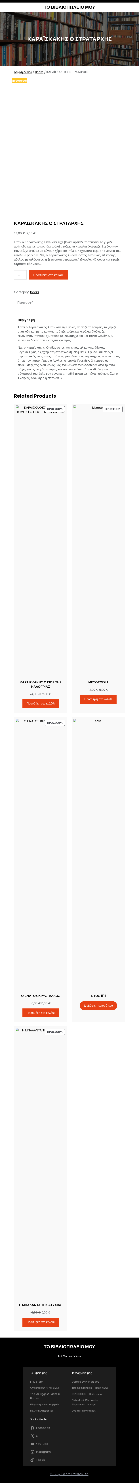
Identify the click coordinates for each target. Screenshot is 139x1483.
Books (39, 72)
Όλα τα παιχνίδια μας (84, 1410)
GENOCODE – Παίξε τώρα (87, 1394)
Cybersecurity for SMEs (44, 1388)
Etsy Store (36, 1381)
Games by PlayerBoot (85, 1381)
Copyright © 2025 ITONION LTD (69, 1474)
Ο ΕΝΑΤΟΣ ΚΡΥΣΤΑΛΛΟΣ (40, 996)
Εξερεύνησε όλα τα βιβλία (44, 1404)
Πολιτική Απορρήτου (42, 1410)
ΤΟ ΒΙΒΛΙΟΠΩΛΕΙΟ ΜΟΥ (69, 7)
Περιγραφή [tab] (25, 302)
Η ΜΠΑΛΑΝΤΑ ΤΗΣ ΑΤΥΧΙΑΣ (40, 1305)
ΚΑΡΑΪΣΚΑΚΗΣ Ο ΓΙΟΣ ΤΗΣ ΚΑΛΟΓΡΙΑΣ (41, 684)
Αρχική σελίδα (23, 72)
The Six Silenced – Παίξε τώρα (90, 1388)
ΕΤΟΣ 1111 (98, 996)
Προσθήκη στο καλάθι (48, 275)
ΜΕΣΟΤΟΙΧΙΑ (98, 682)
